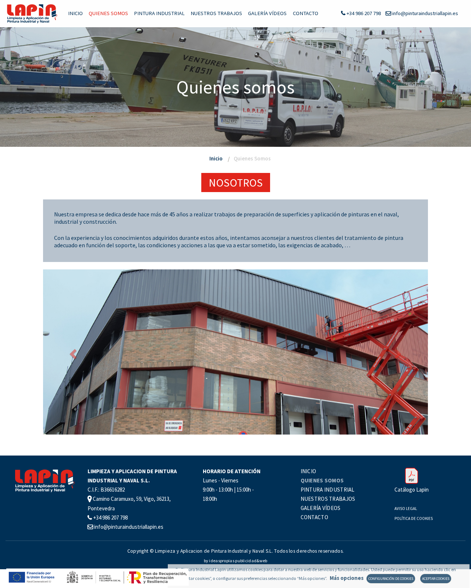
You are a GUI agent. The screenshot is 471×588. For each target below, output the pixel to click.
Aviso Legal (405, 508)
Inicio (75, 13)
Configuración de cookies (390, 578)
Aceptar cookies (435, 578)
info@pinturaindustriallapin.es (424, 13)
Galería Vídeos (267, 13)
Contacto (305, 13)
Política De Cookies (413, 518)
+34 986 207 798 (363, 13)
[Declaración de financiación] (97, 576)
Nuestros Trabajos (216, 13)
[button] (72, 352)
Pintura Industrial (159, 13)
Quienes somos (108, 13)
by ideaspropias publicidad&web (236, 560)
